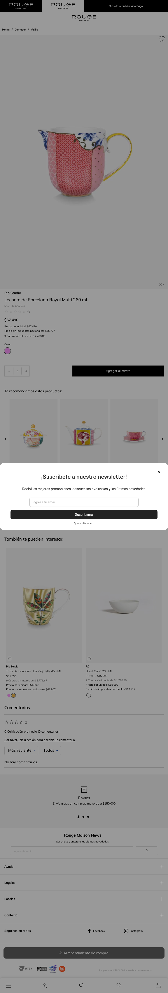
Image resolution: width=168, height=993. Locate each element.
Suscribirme (84, 515)
